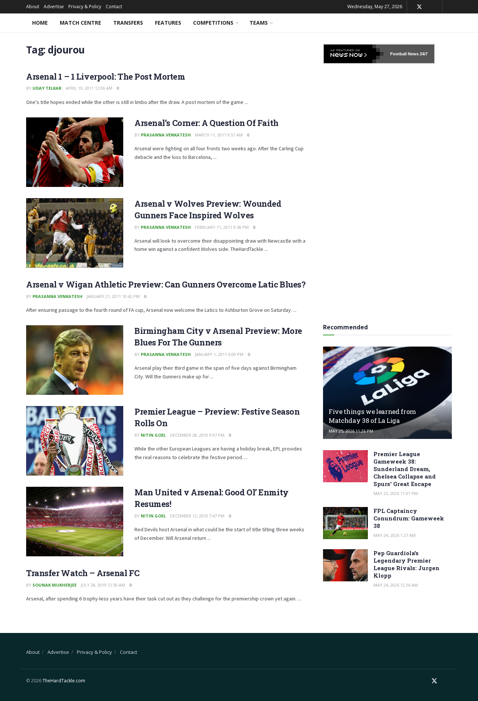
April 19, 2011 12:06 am (89, 88)
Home (40, 22)
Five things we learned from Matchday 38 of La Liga (372, 416)
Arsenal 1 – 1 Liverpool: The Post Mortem (105, 76)
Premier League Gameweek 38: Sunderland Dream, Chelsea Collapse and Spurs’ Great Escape (404, 469)
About (32, 6)
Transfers (128, 22)
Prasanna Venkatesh (166, 135)
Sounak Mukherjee (54, 585)
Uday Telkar (47, 88)
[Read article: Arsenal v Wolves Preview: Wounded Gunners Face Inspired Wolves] (74, 233)
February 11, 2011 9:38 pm (222, 227)
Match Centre (80, 22)
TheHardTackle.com (64, 680)
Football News (404, 54)
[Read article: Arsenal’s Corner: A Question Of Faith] (74, 152)
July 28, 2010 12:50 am (103, 585)
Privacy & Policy (84, 6)
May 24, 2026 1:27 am (394, 535)
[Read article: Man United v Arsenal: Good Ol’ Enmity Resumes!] (74, 521)
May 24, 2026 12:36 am (395, 585)
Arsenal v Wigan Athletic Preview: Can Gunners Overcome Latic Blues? (166, 284)
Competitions (213, 22)
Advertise (54, 6)
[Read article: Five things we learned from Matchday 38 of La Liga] (387, 393)
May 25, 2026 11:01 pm (395, 493)
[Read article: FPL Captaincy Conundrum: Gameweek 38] (345, 523)
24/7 (423, 54)
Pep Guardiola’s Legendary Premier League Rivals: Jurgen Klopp (406, 564)
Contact (114, 6)
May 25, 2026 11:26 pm (351, 431)
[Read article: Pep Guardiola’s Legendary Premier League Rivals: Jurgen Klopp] (345, 565)
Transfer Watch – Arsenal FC (82, 573)
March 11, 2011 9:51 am (219, 135)
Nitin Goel (153, 435)
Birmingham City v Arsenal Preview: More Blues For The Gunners (218, 336)
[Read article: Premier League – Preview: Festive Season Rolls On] (74, 441)
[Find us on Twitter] (419, 7)
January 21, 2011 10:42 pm (113, 296)
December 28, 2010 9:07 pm (197, 435)
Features (168, 22)
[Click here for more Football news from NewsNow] (354, 53)
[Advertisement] (388, 191)
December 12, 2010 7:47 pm (197, 516)
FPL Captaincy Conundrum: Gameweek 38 (408, 518)
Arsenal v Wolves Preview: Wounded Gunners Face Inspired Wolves (207, 209)
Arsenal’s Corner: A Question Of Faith (206, 122)
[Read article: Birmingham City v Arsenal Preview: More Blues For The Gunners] (74, 360)
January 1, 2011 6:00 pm (219, 354)
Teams (258, 22)
